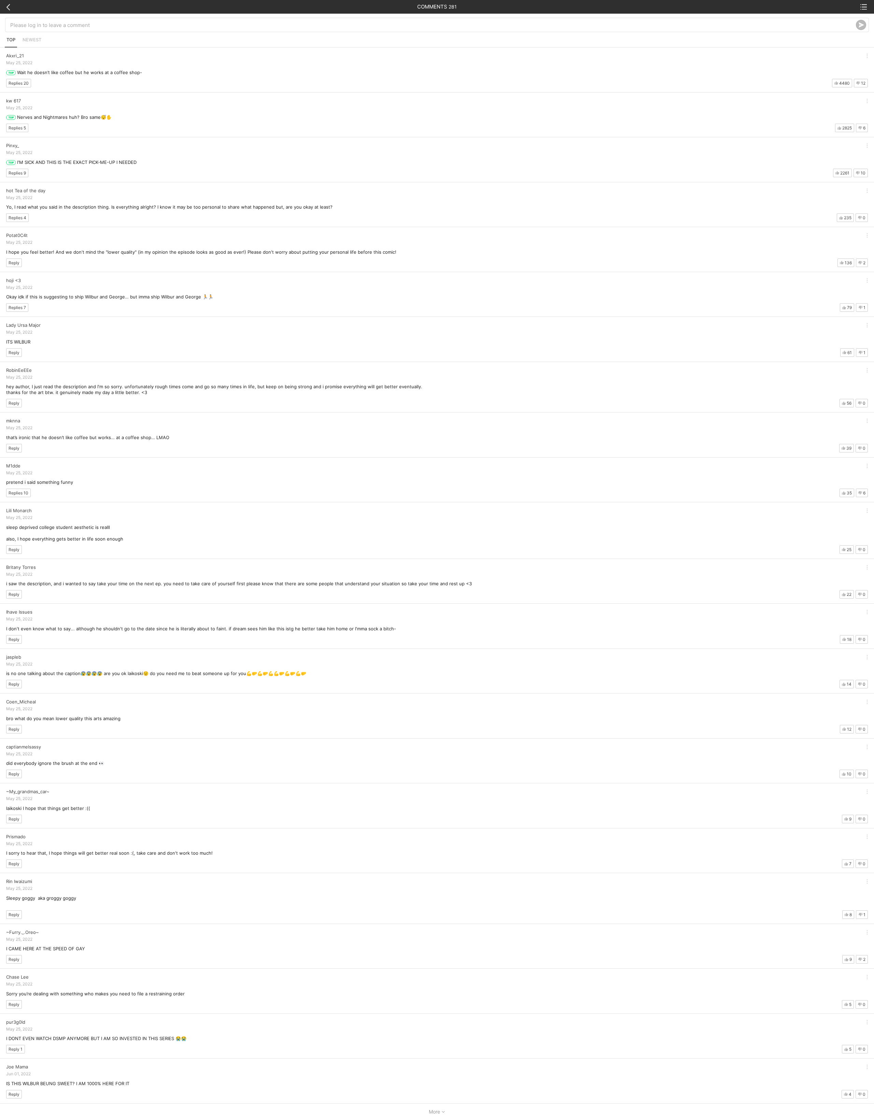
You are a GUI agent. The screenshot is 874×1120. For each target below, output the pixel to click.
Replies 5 (17, 127)
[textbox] (433, 25)
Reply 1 (16, 1049)
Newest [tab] (32, 39)
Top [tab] (10, 39)
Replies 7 (17, 307)
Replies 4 (17, 217)
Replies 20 (19, 83)
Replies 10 (18, 492)
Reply (14, 262)
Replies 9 (17, 173)
